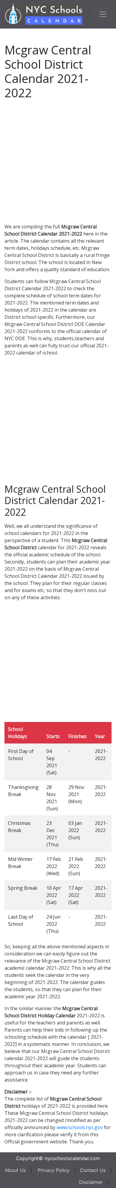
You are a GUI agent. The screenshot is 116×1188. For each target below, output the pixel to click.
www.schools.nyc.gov (80, 1127)
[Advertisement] (58, 160)
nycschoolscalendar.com (72, 1158)
